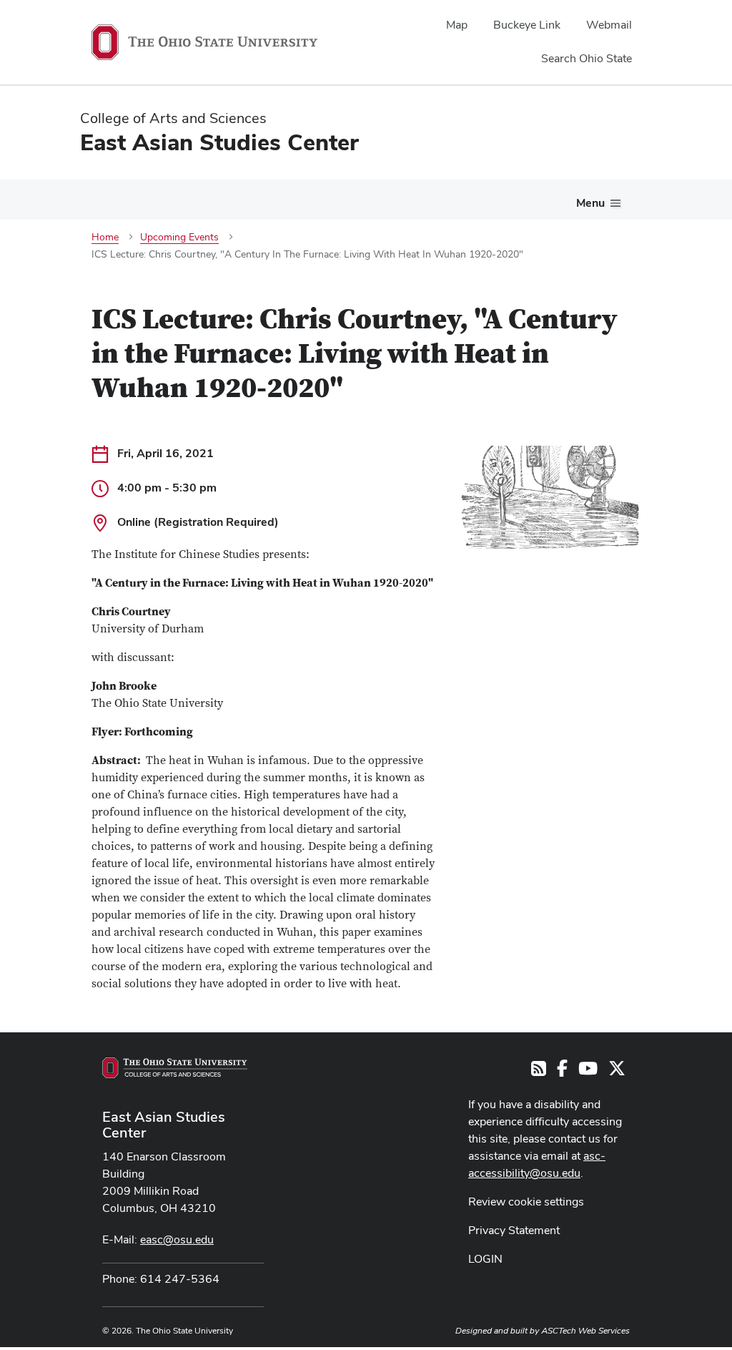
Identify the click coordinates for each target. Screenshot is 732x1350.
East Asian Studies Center (163, 1124)
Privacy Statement (514, 1230)
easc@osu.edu (177, 1239)
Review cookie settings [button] (526, 1201)
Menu (590, 202)
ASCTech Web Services (585, 1330)
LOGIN (485, 1258)
